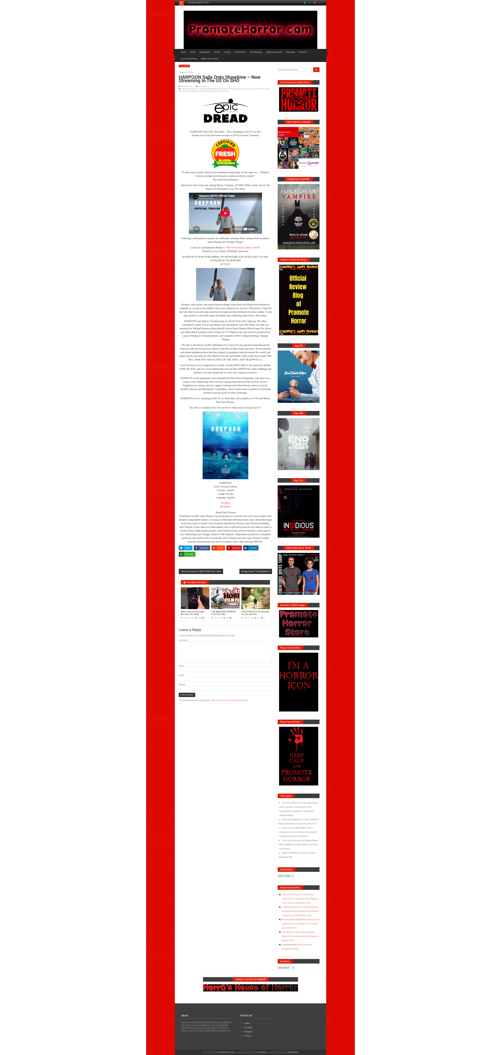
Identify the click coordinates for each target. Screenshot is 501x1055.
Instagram (248, 1032)
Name (182, 666)
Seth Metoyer (287, 932)
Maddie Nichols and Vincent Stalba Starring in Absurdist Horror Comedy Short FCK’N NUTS (300, 924)
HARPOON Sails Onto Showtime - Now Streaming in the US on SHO (228, 89)
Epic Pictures (190, 89)
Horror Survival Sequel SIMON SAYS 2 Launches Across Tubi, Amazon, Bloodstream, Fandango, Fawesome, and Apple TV (298, 832)
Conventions (240, 52)
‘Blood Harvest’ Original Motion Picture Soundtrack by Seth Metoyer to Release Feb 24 (300, 936)
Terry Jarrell (286, 894)
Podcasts (290, 52)
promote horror (203, 91)
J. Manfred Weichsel (290, 907)
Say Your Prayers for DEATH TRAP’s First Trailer (201, 571)
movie (186, 91)
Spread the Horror (222, 91)
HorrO (200, 618)
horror (254, 89)
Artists (193, 52)
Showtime (212, 91)
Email (182, 675)
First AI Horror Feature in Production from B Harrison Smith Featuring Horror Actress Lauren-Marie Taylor (300, 898)
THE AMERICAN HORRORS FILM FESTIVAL (223, 613)
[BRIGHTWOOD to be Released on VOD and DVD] (255, 598)
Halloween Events (274, 52)
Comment (183, 640)
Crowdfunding (256, 52)
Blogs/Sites (205, 52)
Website (182, 685)
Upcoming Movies (189, 58)
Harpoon (202, 89)
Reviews (303, 52)
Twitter (247, 1023)
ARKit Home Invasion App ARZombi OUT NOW (192, 613)
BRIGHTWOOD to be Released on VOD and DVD (255, 613)
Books (217, 52)
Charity (227, 52)
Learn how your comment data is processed (229, 700)
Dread (183, 89)
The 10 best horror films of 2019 (242, 247)
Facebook (248, 1027)
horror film (260, 89)
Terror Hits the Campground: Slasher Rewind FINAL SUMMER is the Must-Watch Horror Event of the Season (298, 844)
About (183, 52)
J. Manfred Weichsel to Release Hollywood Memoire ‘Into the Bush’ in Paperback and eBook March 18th (300, 911)
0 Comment (202, 86)
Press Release (184, 66)
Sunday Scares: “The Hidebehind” (255, 571)
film (196, 89)
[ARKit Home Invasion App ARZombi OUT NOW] (195, 598)
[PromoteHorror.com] (250, 30)
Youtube (247, 1036)
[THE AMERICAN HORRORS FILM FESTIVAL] (225, 598)
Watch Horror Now (209, 58)
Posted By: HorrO (186, 86)
